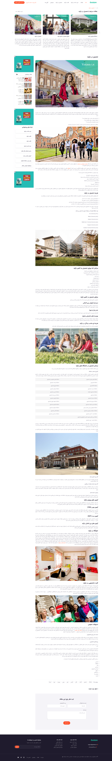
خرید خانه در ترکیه (74, 2)
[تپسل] (14, 56)
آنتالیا (76, 630)
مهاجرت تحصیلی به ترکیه (83, 164)
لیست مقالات (20, 11)
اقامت (80, 682)
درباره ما (42, 757)
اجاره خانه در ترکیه (62, 542)
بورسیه (59, 682)
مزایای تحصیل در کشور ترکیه (63, 36)
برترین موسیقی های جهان (26, 151)
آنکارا (81, 630)
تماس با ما (28, 757)
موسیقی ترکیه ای (74, 747)
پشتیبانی (33, 757)
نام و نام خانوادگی (83, 703)
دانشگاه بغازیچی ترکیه (92, 36)
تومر (67, 682)
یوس (63, 682)
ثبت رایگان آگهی (59, 742)
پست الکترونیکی (63, 703)
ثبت (18, 2)
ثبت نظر (66, 723)
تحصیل (85, 682)
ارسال (17, 747)
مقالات (81, 2)
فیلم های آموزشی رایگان (58, 747)
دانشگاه (90, 682)
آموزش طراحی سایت (27, 156)
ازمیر (78, 630)
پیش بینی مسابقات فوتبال (26, 161)
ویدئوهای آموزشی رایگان (26, 165)
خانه (86, 2)
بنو (62, 756)
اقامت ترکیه (66, 2)
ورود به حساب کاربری (30, 2)
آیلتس (72, 682)
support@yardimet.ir (92, 744)
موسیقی (52, 2)
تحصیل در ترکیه (59, 2)
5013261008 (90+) (92, 747)
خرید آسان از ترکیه (27, 146)
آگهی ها (46, 2)
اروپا (54, 682)
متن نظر (84, 710)
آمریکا (50, 682)
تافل (76, 682)
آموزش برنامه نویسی (58, 745)
